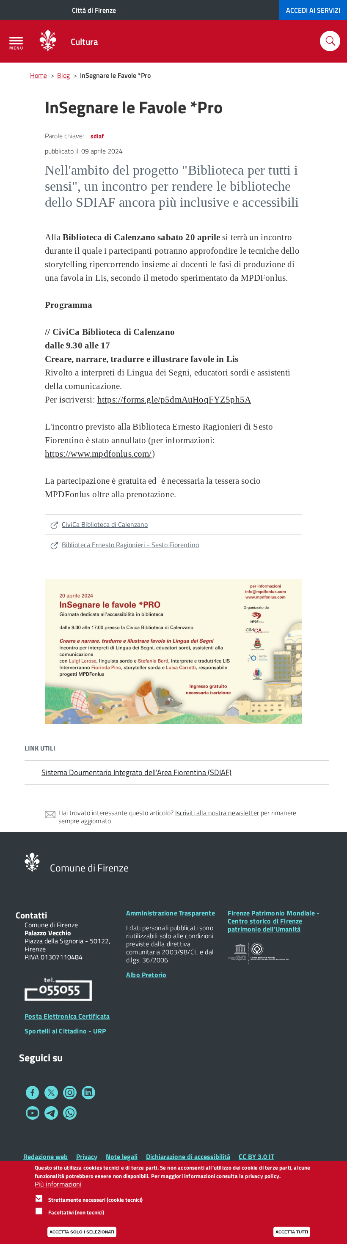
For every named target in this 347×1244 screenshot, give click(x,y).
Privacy (86, 1156)
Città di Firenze (94, 10)
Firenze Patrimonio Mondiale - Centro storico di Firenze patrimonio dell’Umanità (273, 921)
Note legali (122, 1156)
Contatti (31, 915)
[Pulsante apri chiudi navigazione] (16, 43)
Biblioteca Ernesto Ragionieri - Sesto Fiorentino (130, 545)
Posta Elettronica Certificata (67, 1016)
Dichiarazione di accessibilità (188, 1156)
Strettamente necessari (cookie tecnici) (95, 1199)
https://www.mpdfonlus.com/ (98, 454)
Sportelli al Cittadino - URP (65, 1031)
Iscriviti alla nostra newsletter (217, 813)
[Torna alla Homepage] (32, 861)
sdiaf (97, 136)
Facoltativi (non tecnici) (76, 1212)
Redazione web (45, 1156)
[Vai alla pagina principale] (48, 41)
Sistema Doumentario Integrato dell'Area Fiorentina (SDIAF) (136, 772)
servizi (313, 10)
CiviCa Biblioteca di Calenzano (105, 524)
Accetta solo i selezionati (82, 1232)
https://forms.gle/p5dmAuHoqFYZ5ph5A (174, 400)
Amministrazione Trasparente (170, 913)
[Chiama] (58, 991)
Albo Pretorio (146, 975)
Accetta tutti (291, 1232)
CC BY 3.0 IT (256, 1156)
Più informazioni (58, 1184)
